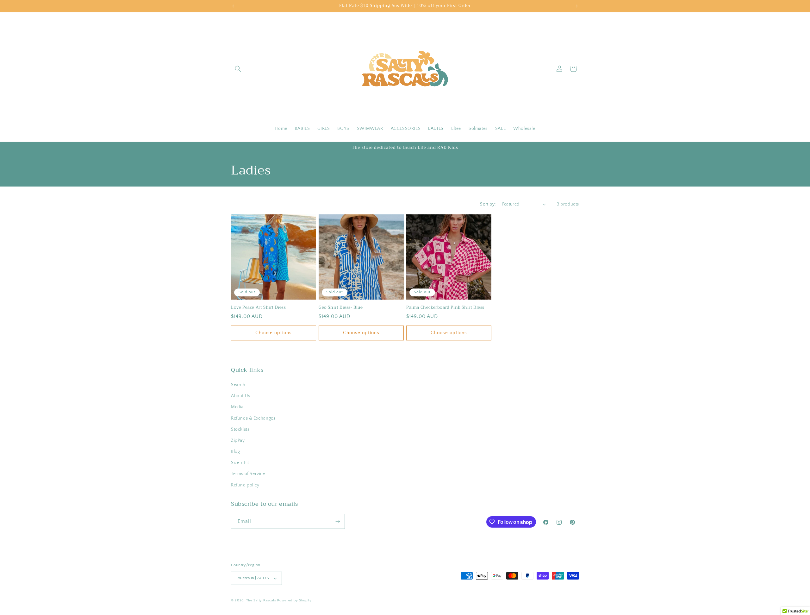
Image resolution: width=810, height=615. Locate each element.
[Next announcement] (577, 6)
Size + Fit (240, 462)
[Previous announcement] (233, 6)
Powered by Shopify (294, 600)
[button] (238, 69)
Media (237, 406)
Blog (235, 451)
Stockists (240, 429)
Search (238, 384)
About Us (240, 395)
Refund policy (245, 485)
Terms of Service (248, 473)
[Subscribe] (338, 521)
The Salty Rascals (261, 600)
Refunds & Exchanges (253, 418)
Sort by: (487, 204)
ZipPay (238, 440)
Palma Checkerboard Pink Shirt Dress (445, 307)
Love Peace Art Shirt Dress (258, 307)
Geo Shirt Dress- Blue (341, 307)
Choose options (273, 332)
